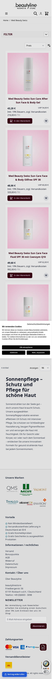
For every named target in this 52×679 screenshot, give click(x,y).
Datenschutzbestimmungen (38, 324)
